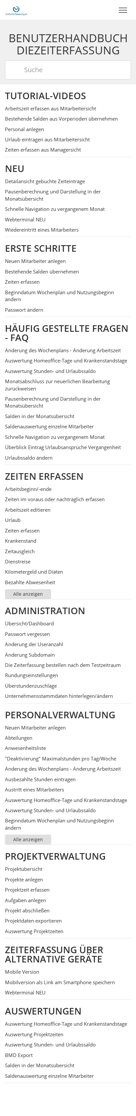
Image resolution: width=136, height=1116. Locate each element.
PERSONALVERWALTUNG (60, 714)
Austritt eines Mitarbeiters (34, 789)
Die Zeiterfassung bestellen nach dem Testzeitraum (63, 665)
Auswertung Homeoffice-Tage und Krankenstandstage (66, 360)
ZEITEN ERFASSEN (44, 476)
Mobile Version (22, 971)
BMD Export (19, 1055)
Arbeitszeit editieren (28, 509)
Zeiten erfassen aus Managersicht (43, 149)
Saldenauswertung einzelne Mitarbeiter (49, 426)
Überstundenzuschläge (31, 685)
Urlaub (12, 520)
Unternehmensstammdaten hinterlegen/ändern (59, 696)
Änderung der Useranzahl (34, 644)
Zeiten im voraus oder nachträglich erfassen (55, 499)
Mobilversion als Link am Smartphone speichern (60, 982)
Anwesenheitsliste (25, 748)
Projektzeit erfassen (27, 889)
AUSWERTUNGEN (43, 1011)
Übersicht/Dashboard (29, 623)
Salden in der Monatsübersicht (39, 416)
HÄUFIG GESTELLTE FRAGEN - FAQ (66, 333)
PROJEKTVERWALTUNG (55, 856)
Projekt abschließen (27, 910)
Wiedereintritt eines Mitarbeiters (42, 229)
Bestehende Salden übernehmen (42, 271)
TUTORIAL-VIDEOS (45, 95)
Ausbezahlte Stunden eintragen (40, 779)
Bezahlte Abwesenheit (30, 582)
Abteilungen (18, 737)
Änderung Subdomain (30, 654)
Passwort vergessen (27, 634)
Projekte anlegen (24, 879)
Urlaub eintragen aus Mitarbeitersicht (47, 139)
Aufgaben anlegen (25, 900)
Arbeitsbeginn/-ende (28, 489)
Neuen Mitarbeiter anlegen (35, 261)
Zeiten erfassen (22, 281)
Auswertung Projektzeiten (34, 931)
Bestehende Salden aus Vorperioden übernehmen (61, 118)
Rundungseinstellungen (31, 675)
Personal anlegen (24, 129)
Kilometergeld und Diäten (34, 571)
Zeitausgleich (20, 551)
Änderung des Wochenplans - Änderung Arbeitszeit (63, 350)
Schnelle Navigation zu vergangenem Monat (55, 209)
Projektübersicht (23, 869)
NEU (14, 168)
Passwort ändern (24, 309)
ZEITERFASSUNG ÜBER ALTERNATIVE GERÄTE (54, 954)
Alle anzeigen (28, 594)
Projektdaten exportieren (33, 920)
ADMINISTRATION (45, 610)
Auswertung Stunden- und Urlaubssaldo (50, 371)
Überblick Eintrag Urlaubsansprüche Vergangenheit (63, 447)
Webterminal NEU (25, 219)
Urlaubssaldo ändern (28, 457)
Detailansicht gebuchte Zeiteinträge (45, 181)
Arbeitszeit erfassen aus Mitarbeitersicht (50, 108)
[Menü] (122, 10)
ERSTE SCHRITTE (41, 248)
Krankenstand (20, 540)
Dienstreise (17, 561)
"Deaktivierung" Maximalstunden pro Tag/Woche (60, 758)
